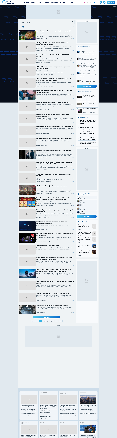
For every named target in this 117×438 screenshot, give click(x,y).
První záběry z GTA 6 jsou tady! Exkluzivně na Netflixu (27, 406)
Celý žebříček (87, 216)
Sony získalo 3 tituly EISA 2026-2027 (84, 245)
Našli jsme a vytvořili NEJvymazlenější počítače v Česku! (54, 126)
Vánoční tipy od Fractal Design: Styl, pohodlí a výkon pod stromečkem (54, 210)
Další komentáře (87, 86)
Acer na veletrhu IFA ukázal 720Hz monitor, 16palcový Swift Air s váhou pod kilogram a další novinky (53, 270)
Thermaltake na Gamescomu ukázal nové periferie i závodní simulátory (68, 414)
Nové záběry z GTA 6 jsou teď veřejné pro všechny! (84, 233)
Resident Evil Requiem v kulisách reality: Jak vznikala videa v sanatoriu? (53, 151)
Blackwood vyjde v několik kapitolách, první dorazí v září (84, 239)
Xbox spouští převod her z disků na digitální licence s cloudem (68, 410)
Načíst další (46, 317)
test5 (37, 300)
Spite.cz (79, 235)
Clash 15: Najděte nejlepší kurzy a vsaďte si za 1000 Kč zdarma (53, 187)
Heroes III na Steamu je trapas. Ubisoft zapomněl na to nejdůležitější (47, 417)
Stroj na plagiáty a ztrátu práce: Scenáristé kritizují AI (28, 414)
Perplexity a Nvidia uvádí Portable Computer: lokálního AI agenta (67, 406)
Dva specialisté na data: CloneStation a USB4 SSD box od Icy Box (54, 55)
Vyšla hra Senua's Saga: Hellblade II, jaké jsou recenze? (54, 293)
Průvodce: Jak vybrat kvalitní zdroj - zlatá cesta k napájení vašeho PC (52, 115)
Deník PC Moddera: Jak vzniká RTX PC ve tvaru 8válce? (54, 138)
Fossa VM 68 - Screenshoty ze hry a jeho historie (48, 436)
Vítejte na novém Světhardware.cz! (47, 245)
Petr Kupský (39, 217)
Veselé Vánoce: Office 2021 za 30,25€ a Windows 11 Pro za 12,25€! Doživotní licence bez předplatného (54, 198)
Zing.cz (79, 229)
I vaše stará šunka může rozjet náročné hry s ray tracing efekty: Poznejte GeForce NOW (54, 258)
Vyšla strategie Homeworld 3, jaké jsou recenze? (52, 305)
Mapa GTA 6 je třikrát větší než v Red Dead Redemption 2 (88, 406)
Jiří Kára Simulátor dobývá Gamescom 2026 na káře (46, 411)
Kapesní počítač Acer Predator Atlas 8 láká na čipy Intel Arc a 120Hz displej (54, 91)
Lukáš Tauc (38, 98)
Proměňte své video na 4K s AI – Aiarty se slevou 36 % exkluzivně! (54, 32)
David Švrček (39, 109)
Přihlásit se (111, 2)
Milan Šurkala (39, 62)
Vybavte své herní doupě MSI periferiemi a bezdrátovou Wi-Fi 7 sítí (54, 175)
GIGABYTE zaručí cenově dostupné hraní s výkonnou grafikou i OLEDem (53, 67)
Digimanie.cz (80, 248)
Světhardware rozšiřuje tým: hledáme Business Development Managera (51, 222)
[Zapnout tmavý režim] (104, 2)
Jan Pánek (38, 169)
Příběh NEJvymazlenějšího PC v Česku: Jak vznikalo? (53, 102)
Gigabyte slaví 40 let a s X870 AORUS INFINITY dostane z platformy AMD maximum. (54, 43)
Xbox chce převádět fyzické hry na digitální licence (83, 226)
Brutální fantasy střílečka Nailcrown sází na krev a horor (84, 252)
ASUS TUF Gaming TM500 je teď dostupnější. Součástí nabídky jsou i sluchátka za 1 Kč (53, 79)
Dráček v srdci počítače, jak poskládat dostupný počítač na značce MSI (54, 234)
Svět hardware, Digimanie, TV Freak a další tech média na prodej (55, 282)
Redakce (38, 145)
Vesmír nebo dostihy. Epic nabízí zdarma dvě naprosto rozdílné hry (28, 410)
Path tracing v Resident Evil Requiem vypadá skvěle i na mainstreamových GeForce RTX (54, 163)
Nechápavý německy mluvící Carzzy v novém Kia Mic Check (29, 436)
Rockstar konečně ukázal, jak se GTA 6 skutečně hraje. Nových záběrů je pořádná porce (48, 407)
